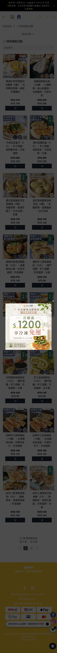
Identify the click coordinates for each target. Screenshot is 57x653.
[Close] (53, 301)
